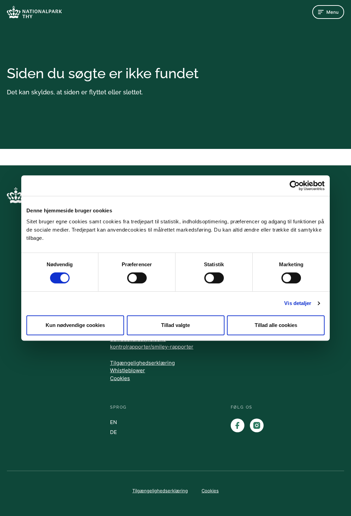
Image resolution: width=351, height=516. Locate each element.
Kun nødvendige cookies (75, 325)
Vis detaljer (297, 303)
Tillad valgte (175, 325)
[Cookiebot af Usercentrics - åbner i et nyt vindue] (295, 185)
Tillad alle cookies (276, 325)
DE (113, 432)
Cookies (120, 378)
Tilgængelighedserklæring (142, 363)
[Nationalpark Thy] (34, 12)
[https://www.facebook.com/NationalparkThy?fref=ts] (237, 425)
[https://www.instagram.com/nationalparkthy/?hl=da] (257, 425)
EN (113, 422)
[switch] (137, 277)
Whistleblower (127, 370)
